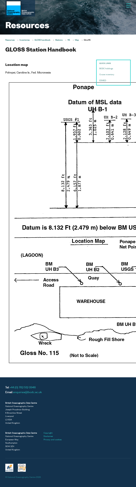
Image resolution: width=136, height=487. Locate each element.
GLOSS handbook (42, 40)
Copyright (48, 433)
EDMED (102, 81)
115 (68, 40)
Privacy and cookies (53, 440)
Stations (59, 40)
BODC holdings (106, 69)
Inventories (25, 40)
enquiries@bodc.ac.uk (27, 392)
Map (77, 40)
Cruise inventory (106, 75)
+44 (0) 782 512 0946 (23, 387)
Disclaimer (48, 436)
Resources (10, 40)
